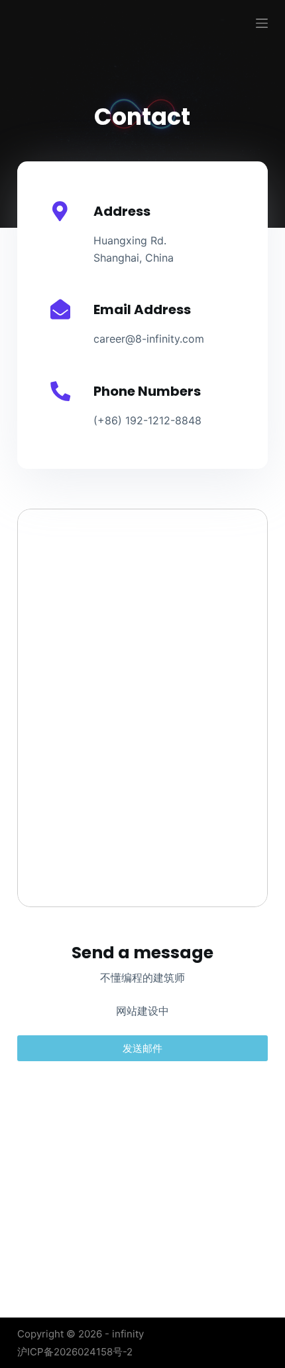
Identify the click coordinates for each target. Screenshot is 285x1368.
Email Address (142, 309)
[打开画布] (262, 23)
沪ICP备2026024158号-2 (75, 1351)
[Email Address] (60, 309)
